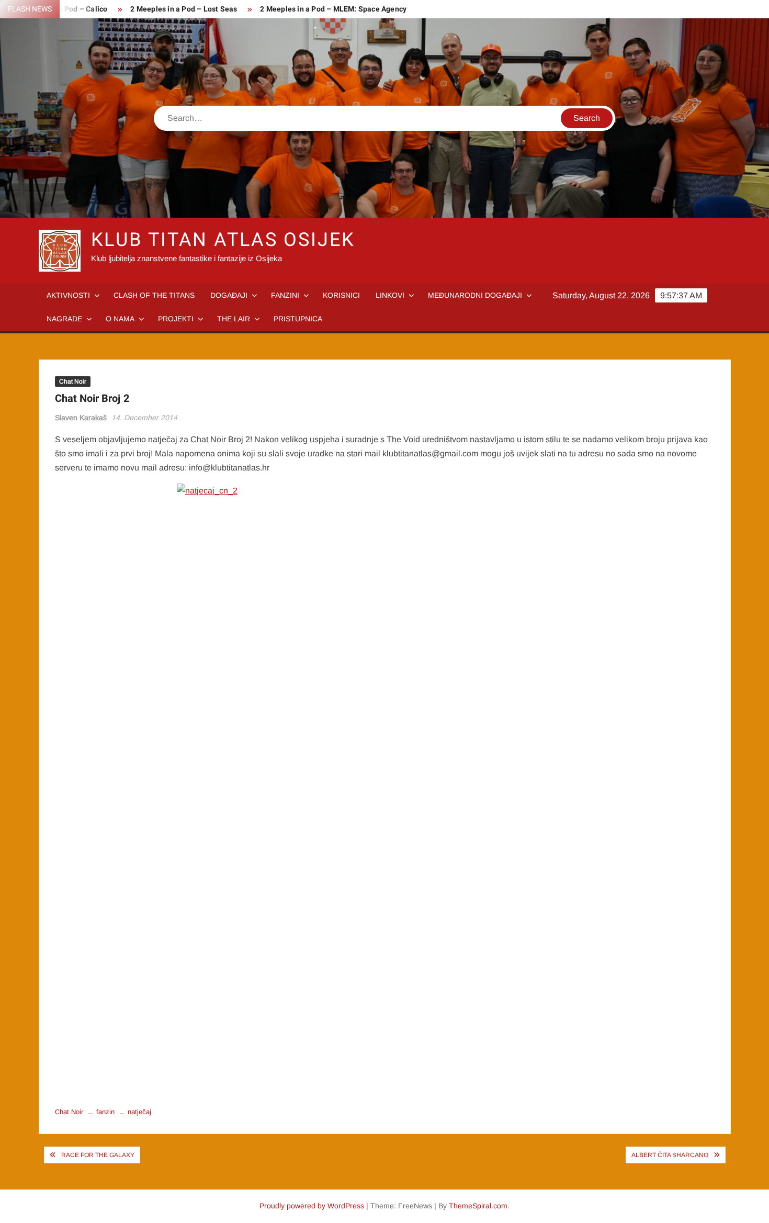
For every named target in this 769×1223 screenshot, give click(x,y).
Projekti (176, 319)
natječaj (139, 1112)
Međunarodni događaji (475, 295)
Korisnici (341, 295)
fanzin (105, 1112)
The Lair (233, 319)
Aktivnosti (68, 295)
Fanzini (285, 295)
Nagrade (64, 319)
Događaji (228, 295)
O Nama (120, 319)
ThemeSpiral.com (478, 1206)
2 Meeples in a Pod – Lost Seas (183, 9)
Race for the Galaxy (97, 1155)
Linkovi (390, 295)
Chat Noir (72, 381)
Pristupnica (298, 319)
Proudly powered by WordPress (311, 1206)
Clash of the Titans (154, 295)
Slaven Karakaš (81, 417)
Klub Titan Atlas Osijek (223, 240)
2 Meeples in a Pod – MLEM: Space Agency (333, 9)
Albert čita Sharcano (669, 1155)
